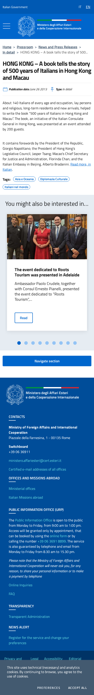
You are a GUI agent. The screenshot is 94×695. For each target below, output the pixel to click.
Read (24, 317)
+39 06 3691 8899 (52, 541)
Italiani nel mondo (16, 186)
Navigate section (47, 361)
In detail (9, 52)
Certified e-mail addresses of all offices (37, 469)
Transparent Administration (29, 616)
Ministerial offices (22, 488)
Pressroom (25, 47)
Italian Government (15, 7)
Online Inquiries (20, 585)
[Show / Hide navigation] (6, 26)
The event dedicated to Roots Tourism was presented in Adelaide (47, 272)
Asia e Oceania (24, 178)
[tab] (19, 343)
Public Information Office (33, 520)
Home (7, 47)
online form (58, 536)
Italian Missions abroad (26, 497)
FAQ (12, 593)
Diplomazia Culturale (54, 178)
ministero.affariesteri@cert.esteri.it (35, 460)
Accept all (77, 687)
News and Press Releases (57, 47)
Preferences (48, 687)
